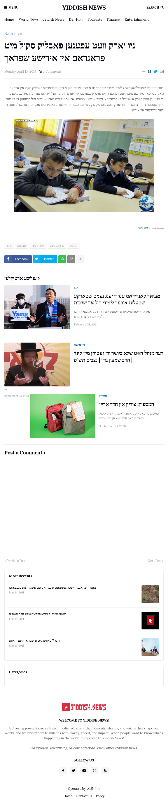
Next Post (154, 561)
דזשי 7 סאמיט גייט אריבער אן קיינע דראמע (34, 640)
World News (28, 19)
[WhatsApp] (62, 259)
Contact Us (84, 796)
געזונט (103, 396)
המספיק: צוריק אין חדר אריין (126, 404)
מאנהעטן (21, 245)
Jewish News (53, 19)
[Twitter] (155, 71)
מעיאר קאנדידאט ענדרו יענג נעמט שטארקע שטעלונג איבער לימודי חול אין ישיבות (117, 299)
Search (153, 7)
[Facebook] (149, 71)
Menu (13, 7)
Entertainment (137, 19)
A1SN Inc (93, 789)
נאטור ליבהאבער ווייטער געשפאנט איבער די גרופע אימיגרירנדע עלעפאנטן (52, 587)
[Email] (162, 71)
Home (9, 19)
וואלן (77, 287)
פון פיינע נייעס (57, 245)
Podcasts (95, 19)
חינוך (19, 34)
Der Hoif (76, 19)
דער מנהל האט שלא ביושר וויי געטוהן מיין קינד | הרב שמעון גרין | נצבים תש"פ (118, 356)
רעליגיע (73, 245)
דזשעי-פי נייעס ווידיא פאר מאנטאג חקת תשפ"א (37, 614)
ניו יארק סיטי (38, 245)
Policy (100, 796)
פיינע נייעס (143, 228)
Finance (113, 19)
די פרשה (79, 345)
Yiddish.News (84, 7)
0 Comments (52, 71)
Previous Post (16, 561)
